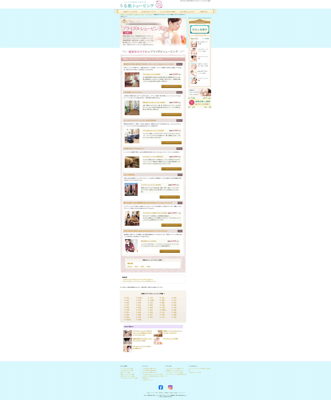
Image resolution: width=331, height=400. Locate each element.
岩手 (175, 300)
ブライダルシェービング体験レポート (175, 368)
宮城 (139, 302)
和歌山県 (130, 263)
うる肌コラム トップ (148, 380)
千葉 (151, 298)
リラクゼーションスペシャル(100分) (151, 184)
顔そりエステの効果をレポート (150, 372)
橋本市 (142, 266)
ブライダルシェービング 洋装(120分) (153, 156)
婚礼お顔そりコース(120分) (148, 241)
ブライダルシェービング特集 (170, 338)
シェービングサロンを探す (127, 368)
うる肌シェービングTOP (126, 14)
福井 (175, 305)
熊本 (151, 317)
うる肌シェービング (139, 14)
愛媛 (139, 314)
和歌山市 (129, 266)
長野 (151, 305)
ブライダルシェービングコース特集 (129, 378)
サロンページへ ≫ (171, 86)
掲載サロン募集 (173, 392)
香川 (151, 314)
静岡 (139, 307)
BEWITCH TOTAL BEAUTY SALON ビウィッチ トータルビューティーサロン (149, 64)
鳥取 (139, 312)
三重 (163, 307)
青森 (163, 300)
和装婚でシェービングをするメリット (175, 370)
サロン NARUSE (129, 174)
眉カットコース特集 (125, 372)
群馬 (175, 298)
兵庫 (127, 310)
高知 (163, 314)
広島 (151, 312)
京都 (139, 310)
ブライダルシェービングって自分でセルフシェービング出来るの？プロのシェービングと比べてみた (142, 333)
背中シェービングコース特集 (127, 376)
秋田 (127, 302)
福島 (163, 302)
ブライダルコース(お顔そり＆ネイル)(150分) (155, 213)
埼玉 (163, 298)
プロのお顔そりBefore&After (149, 370)
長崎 (127, 317)
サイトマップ (181, 392)
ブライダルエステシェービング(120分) (153, 130)
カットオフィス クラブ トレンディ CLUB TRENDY (140, 120)
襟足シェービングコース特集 (127, 374)
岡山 (127, 312)
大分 (163, 317)
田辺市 (136, 266)
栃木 (127, 300)
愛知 (127, 307)
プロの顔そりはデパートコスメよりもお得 (153, 374)
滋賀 (175, 310)
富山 (139, 305)
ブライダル (149, 14)
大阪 (175, 307)
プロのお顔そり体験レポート (149, 368)
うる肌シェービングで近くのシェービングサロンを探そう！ (138, 279)
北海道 (152, 300)
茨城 (139, 300)
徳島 (127, 314)
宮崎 (175, 317)
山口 (163, 312)
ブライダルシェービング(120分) (151, 74)
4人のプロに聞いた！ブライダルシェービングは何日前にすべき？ (139, 281)
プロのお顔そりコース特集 (127, 370)
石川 (127, 305)
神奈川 (140, 298)
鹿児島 (128, 319)
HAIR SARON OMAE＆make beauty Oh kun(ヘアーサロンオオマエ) (145, 231)
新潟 (175, 302)
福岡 (175, 314)
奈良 (151, 310)
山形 (151, 302)
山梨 (163, 305)
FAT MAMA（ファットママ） (133, 92)
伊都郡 (148, 266)
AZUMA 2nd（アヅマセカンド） (134, 148)
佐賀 (139, 317)
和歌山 (164, 310)
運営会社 (161, 392)
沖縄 (139, 319)
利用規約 (166, 392)
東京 (127, 298)
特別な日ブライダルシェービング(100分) (154, 102)
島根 (175, 312)
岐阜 (151, 307)
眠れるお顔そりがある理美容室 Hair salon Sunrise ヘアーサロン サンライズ (148, 202)
